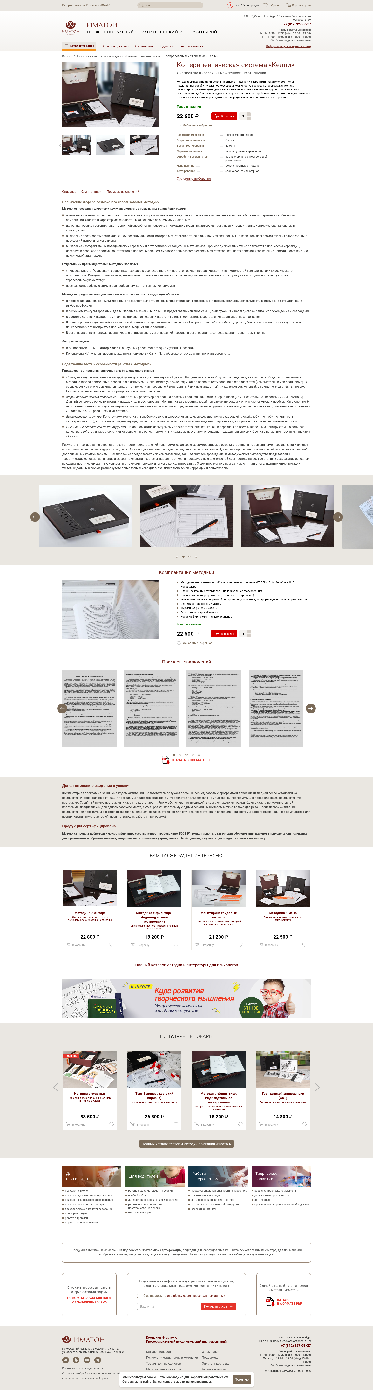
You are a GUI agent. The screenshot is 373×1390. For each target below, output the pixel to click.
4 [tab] (196, 557)
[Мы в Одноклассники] (76, 1360)
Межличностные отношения (142, 56)
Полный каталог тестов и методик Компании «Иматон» (186, 1144)
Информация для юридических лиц (288, 46)
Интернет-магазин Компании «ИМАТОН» (88, 5)
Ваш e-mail (147, 1306)
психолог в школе (76, 1190)
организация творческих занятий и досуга (281, 1204)
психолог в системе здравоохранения (89, 1199)
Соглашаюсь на (184, 1296)
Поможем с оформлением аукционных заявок (89, 1300)
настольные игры (139, 1212)
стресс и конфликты (204, 1208)
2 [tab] (183, 557)
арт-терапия (262, 1199)
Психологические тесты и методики (98, 56)
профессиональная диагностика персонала (219, 1190)
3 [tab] (189, 557)
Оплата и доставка (115, 46)
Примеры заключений (123, 192)
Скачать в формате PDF (191, 760)
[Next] (60, 145)
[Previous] (161, 145)
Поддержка (167, 46)
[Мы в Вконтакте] (65, 1360)
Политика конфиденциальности (82, 1368)
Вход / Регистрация (246, 5)
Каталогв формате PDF (289, 1302)
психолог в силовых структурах (85, 1204)
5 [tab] (199, 755)
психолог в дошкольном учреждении (88, 1195)
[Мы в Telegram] (97, 1360)
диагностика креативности (271, 1195)
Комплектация (91, 192)
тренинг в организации (206, 1195)
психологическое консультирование (88, 1208)
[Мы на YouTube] (87, 1360)
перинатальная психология (82, 1222)
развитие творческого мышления (275, 1190)
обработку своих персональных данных (196, 1296)
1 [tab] (177, 557)
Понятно (242, 1379)
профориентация (76, 1213)
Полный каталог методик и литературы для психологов (186, 965)
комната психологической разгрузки (215, 1204)
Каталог (67, 56)
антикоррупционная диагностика (212, 1199)
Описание (69, 192)
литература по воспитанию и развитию (153, 1199)
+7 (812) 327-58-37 (297, 24)
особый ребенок (138, 1195)
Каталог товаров (158, 1352)
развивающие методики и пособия (150, 1190)
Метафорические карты (163, 1369)
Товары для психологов (163, 1363)
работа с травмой (76, 1218)
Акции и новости (193, 46)
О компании (144, 46)
